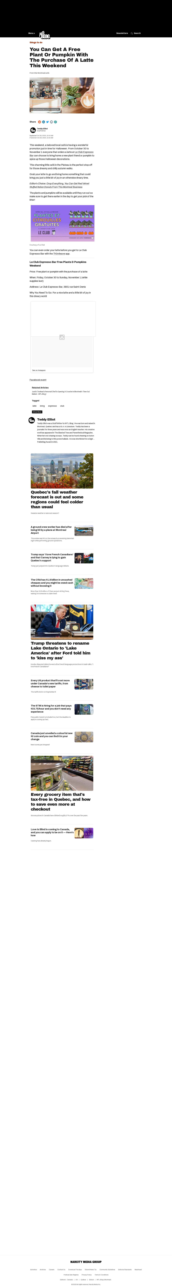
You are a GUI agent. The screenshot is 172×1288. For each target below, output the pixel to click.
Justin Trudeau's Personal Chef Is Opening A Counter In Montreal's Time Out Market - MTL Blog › (61, 393)
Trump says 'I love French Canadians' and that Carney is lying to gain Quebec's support (52, 557)
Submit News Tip (91, 1269)
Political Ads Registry (71, 1275)
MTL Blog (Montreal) (104, 1280)
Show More (37, 412)
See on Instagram (39, 370)
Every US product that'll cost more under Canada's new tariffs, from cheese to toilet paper (50, 683)
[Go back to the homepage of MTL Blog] (45, 33)
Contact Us (61, 1269)
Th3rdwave (59, 253)
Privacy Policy (87, 1275)
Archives (43, 1269)
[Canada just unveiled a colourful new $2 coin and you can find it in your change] (84, 737)
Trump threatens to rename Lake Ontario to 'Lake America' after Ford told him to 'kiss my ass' (60, 650)
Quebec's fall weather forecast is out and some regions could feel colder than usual (57, 499)
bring (42, 406)
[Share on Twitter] (47, 122)
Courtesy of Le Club (37, 245)
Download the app (75, 1269)
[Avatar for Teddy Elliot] (31, 420)
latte (35, 406)
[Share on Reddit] (39, 122)
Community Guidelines (107, 1269)
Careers (51, 1269)
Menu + (31, 33)
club (62, 406)
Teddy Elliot (42, 129)
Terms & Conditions (101, 1275)
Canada (70, 1280)
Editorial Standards (125, 1269)
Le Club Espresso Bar (38, 109)
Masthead (138, 1269)
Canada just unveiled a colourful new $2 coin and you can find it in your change (52, 736)
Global (91, 1280)
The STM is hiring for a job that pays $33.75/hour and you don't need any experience (51, 708)
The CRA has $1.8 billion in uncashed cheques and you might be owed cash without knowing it (52, 582)
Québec (83, 1280)
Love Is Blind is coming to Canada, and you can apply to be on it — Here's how (52, 832)
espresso (52, 406)
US (77, 1280)
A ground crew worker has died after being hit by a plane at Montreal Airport (51, 530)
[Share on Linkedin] (43, 122)
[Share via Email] (51, 122)
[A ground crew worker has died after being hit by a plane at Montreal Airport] (84, 530)
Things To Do (36, 42)
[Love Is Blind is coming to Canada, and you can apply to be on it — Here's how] (84, 833)
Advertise (33, 1269)
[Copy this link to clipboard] (55, 122)
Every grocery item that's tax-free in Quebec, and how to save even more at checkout (60, 801)
